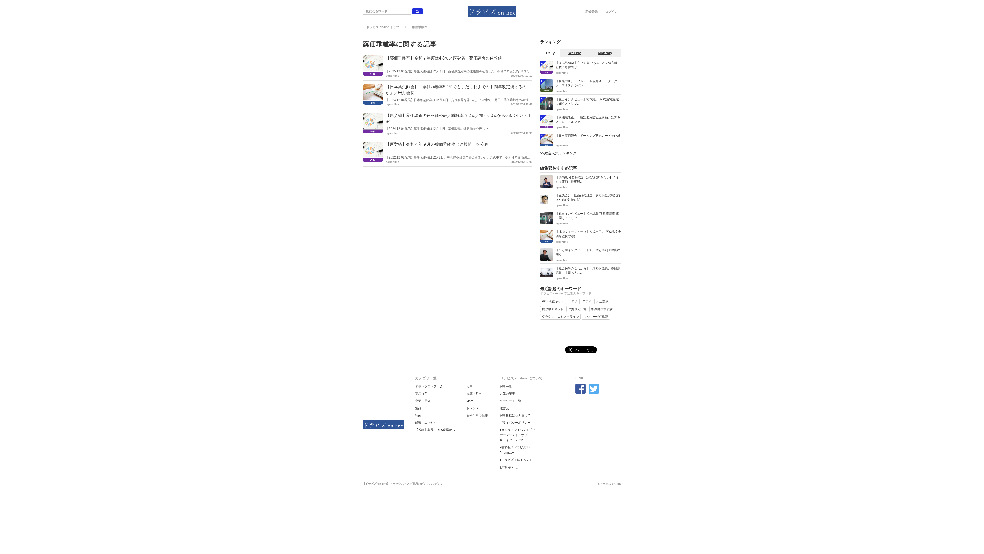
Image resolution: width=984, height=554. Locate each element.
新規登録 (591, 11)
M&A (469, 401)
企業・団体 (422, 401)
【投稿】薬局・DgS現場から (435, 430)
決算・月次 (474, 393)
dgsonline (392, 75)
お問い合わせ (509, 467)
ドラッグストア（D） (430, 386)
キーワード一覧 (510, 401)
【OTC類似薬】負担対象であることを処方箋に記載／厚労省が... (588, 65)
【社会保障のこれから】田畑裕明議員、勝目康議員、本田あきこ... (588, 270)
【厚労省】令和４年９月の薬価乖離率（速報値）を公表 (437, 144)
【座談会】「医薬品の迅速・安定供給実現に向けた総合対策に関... (588, 198)
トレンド (472, 408)
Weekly (574, 53)
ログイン (611, 11)
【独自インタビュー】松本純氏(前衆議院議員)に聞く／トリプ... (587, 101)
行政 (418, 415)
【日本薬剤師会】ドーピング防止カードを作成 (588, 135)
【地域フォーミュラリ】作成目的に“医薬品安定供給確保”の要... (588, 234)
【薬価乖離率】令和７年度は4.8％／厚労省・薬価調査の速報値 (444, 58)
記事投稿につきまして (515, 415)
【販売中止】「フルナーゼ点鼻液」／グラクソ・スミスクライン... (586, 83)
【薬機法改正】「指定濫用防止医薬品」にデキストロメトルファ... (588, 120)
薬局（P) (421, 393)
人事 (469, 386)
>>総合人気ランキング (558, 153)
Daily (550, 53)
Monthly (605, 53)
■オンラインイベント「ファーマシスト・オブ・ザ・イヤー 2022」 (517, 435)
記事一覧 (506, 386)
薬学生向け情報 (477, 415)
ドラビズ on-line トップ (382, 27)
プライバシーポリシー (515, 422)
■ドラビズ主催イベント (516, 460)
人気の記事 (507, 393)
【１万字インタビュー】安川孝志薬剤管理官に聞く (588, 252)
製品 (418, 408)
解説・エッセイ (426, 422)
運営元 (504, 408)
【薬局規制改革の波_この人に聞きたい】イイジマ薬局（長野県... (587, 179)
